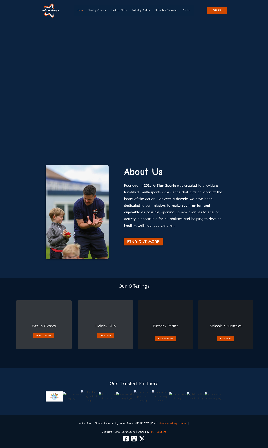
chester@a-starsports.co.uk (173, 423)
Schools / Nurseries (166, 10)
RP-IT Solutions (158, 431)
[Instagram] (134, 439)
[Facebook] (126, 439)
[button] (217, 10)
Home (80, 10)
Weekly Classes (97, 10)
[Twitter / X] (142, 439)
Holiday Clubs (119, 10)
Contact (187, 10)
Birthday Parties (141, 10)
